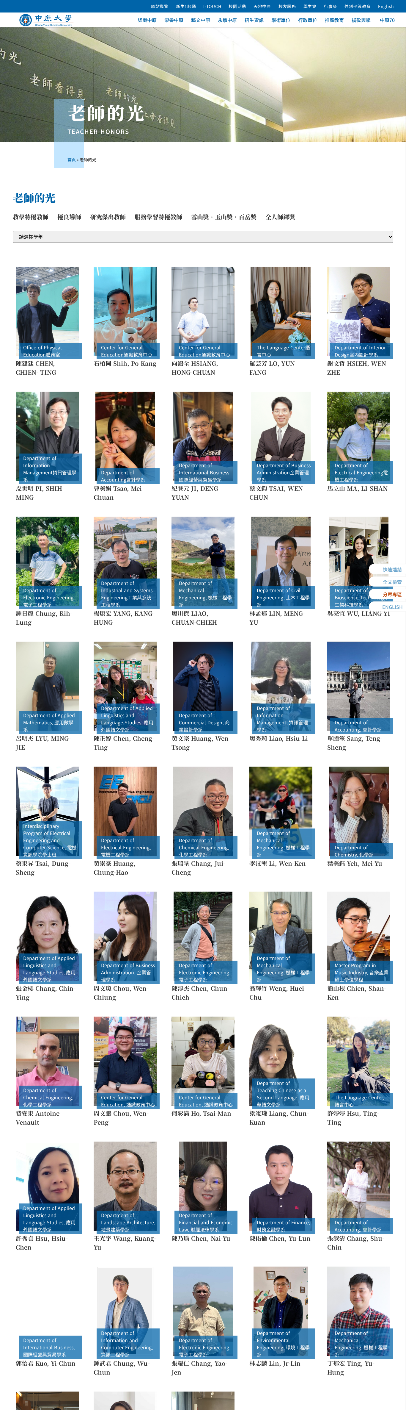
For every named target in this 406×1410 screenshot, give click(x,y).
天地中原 (262, 6)
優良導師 (69, 216)
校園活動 (237, 6)
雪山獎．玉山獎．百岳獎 (223, 216)
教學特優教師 (30, 216)
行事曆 (330, 6)
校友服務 (287, 6)
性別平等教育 (357, 6)
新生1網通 (186, 6)
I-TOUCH (212, 6)
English (386, 6)
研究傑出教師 (108, 216)
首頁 (71, 159)
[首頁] (46, 20)
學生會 (310, 6)
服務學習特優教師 (158, 216)
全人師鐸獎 (280, 216)
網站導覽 (160, 6)
